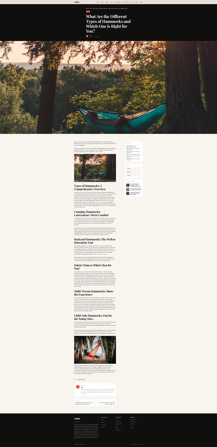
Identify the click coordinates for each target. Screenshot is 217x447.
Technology (118, 430)
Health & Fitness (126, 2)
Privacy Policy (104, 424)
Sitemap (131, 428)
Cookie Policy (132, 424)
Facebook (129, 171)
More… (141, 2)
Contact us (103, 426)
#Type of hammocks (81, 379)
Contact (132, 426)
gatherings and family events (100, 254)
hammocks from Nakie (100, 202)
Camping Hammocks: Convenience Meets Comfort (133, 149)
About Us (103, 422)
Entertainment (118, 2)
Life (132, 2)
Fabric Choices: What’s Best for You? (133, 154)
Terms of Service (133, 421)
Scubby (76, 2)
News (112, 2)
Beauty (102, 2)
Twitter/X (129, 168)
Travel (136, 2)
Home (98, 2)
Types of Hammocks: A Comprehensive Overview (131, 146)
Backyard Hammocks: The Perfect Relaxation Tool (132, 152)
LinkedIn (128, 175)
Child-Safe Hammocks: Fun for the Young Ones (133, 159)
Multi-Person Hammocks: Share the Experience (133, 156)
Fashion (107, 2)
